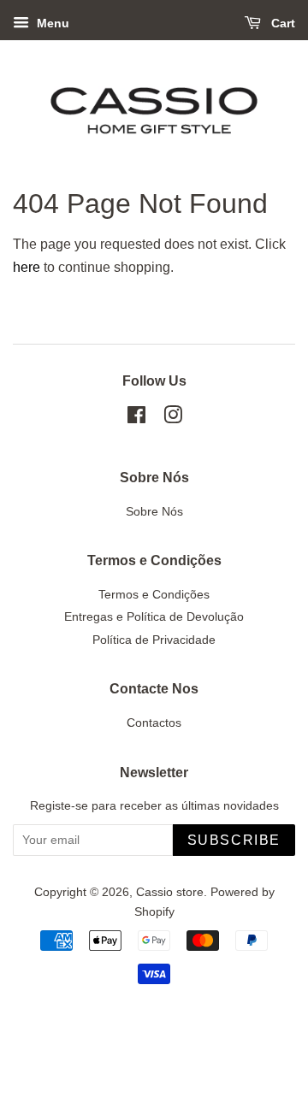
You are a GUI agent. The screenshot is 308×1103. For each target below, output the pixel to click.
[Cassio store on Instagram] (172, 418)
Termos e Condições (154, 594)
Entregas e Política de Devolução (154, 616)
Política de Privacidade (154, 640)
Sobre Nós (154, 511)
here (26, 267)
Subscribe (234, 840)
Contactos (154, 723)
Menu (51, 23)
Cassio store (170, 892)
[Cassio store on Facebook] (136, 418)
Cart (281, 23)
